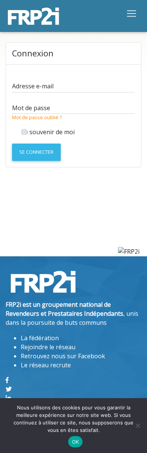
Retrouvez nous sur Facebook (63, 356)
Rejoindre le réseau (48, 347)
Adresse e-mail (33, 86)
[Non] (137, 425)
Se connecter (36, 151)
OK (75, 442)
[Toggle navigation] (131, 13)
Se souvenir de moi (48, 132)
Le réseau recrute (46, 365)
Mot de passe (31, 108)
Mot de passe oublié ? (37, 117)
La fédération (40, 338)
